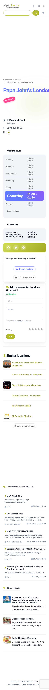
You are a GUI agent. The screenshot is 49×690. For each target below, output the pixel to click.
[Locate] (43, 13)
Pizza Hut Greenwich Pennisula (27, 385)
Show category (24, 426)
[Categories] (43, 6)
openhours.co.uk (31, 681)
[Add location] (33, 6)
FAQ (8, 684)
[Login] (38, 6)
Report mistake (13, 211)
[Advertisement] (24, 45)
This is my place (26, 277)
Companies (37, 684)
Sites (24, 684)
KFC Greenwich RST (21, 406)
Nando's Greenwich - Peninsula (27, 374)
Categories (16, 684)
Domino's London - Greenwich (26, 395)
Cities (29, 684)
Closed (10, 99)
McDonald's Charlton (22, 416)
